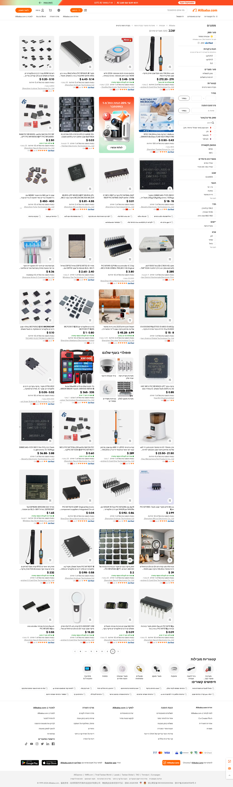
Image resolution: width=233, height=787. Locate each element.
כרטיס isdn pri (51, 216)
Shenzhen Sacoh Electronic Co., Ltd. (39, 148)
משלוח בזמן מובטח (165, 723)
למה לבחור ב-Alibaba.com (201, 713)
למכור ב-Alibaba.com (46, 713)
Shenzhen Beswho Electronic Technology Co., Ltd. (156, 207)
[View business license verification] (141, 783)
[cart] (50, 11)
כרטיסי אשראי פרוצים (145, 694)
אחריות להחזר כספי (165, 718)
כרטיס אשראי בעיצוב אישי (119, 694)
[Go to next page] (75, 651)
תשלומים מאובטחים (165, 713)
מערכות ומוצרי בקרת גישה (144, 25)
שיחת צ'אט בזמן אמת (85, 718)
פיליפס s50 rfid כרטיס (162, 216)
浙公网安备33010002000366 (160, 783)
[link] (229, 761)
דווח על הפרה (88, 739)
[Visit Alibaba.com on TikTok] (26, 743)
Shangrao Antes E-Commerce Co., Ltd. (38, 277)
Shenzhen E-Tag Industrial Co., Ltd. (119, 207)
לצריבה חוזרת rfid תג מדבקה (99, 216)
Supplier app (110, 763)
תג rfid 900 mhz (124, 216)
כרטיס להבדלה (96, 694)
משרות (209, 728)
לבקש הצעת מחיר (126, 718)
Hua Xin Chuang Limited (164, 398)
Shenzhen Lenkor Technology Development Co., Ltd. (76, 400)
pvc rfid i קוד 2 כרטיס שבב (202, 694)
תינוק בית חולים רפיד (105, 688)
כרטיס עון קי (78, 694)
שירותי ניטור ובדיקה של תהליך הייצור (158, 734)
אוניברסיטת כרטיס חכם (129, 688)
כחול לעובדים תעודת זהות (202, 688)
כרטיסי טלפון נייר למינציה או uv (172, 694)
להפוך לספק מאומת (47, 728)
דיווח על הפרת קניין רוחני (84, 734)
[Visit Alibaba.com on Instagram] (37, 743)
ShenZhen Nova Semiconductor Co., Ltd (117, 281)
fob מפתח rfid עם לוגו (72, 216)
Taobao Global (127, 775)
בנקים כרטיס (33, 216)
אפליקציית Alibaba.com (71, 763)
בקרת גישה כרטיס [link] (123, 25)
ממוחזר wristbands (112, 222)
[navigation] (197, 339)
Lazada (116, 775)
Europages (155, 775)
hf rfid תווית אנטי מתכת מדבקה (33, 688)
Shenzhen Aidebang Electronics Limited (77, 340)
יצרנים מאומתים (126, 713)
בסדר (184, 98)
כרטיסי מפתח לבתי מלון (176, 688)
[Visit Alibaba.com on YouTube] (31, 743)
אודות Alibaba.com (204, 707)
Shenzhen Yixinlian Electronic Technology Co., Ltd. (76, 146)
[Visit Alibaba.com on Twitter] (42, 743)
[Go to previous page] (118, 651)
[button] (85, 10)
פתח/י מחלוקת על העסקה (84, 723)
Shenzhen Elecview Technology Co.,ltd (118, 340)
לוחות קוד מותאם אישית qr (63, 688)
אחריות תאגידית (205, 723)
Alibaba (172, 25)
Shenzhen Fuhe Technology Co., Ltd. (39, 207)
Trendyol (145, 775)
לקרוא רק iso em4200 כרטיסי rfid (140, 222)
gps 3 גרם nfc (165, 222)
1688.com (89, 775)
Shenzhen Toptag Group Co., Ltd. (160, 149)
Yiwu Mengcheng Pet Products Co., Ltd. (157, 459)
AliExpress (78, 775)
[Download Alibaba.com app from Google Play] (30, 762)
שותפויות (51, 734)
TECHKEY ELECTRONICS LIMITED (39, 338)
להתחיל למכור (49, 718)
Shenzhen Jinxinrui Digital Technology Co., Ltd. (156, 338)
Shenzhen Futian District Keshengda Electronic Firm (156, 277)
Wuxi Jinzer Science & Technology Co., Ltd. (36, 401)
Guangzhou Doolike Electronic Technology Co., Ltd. (116, 87)
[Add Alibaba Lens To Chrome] (171, 762)
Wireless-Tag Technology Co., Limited (78, 277)
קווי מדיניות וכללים (165, 739)
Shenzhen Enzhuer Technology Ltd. (79, 85)
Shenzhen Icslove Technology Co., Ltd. (38, 88)
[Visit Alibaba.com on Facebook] (53, 743)
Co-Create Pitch (205, 718)
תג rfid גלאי (142, 216)
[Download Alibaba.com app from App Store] (50, 762)
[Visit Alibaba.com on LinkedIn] (47, 743)
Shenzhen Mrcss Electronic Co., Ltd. (79, 207)
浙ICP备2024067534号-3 (185, 783)
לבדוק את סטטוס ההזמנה (45, 723)
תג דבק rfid (85, 688)
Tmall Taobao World (103, 775)
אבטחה (162, 25)
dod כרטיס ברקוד (152, 688)
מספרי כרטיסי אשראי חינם (56, 694)
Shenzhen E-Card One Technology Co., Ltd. (156, 87)
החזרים (91, 728)
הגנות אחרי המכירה (165, 728)
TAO (137, 775)
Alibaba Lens (197, 763)
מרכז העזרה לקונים (86, 713)
